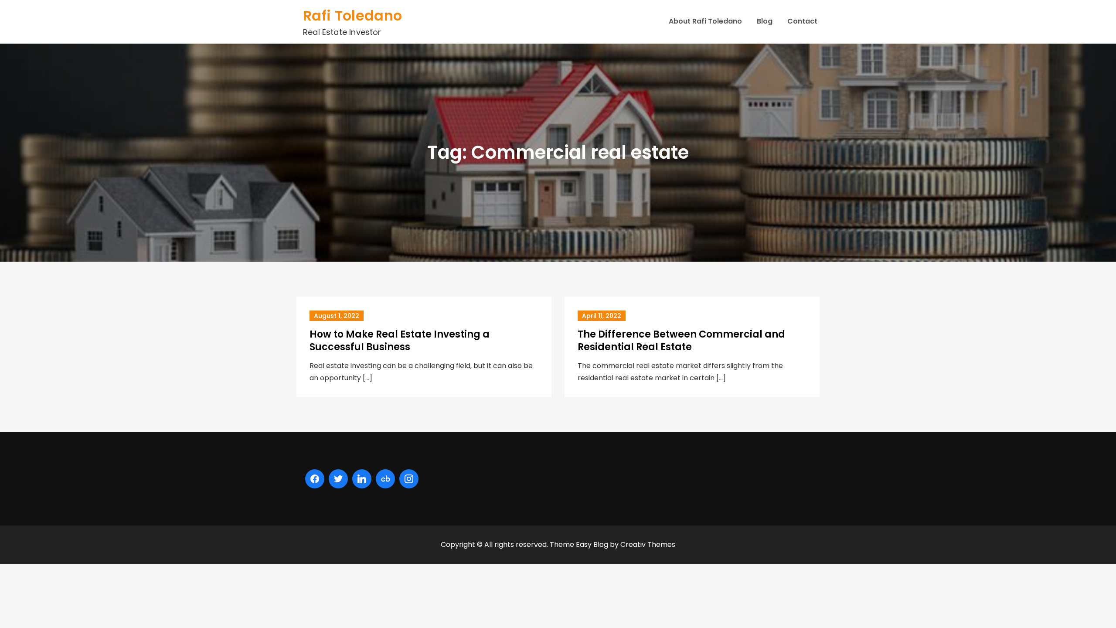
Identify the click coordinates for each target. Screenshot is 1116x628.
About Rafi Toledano (705, 21)
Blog (764, 21)
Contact (802, 21)
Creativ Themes (647, 544)
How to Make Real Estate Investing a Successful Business (400, 341)
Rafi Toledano (352, 15)
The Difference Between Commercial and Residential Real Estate (681, 341)
